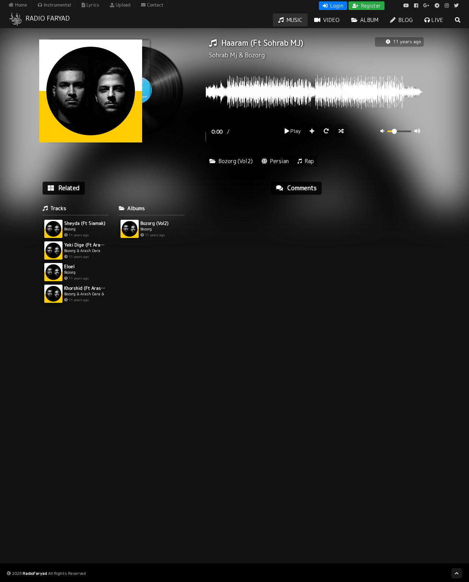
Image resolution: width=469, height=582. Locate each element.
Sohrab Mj (223, 55)
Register (370, 5)
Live (436, 20)
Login (336, 5)
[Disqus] (347, 287)
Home (20, 5)
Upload (122, 5)
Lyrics (92, 5)
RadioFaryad (35, 573)
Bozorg (255, 55)
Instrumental (56, 5)
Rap (309, 161)
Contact (154, 5)
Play (295, 131)
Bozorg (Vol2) (235, 161)
